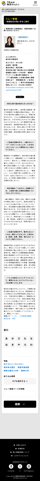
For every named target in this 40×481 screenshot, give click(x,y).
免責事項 (21, 449)
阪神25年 (25, 371)
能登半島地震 (23, 367)
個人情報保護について (21, 452)
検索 (17, 404)
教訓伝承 (7, 319)
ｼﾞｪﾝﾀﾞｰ (15, 316)
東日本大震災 (9, 367)
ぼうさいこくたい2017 (13, 364)
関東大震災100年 (11, 371)
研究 (13, 319)
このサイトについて (21, 456)
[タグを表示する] (20, 381)
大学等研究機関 (25, 316)
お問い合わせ (21, 445)
